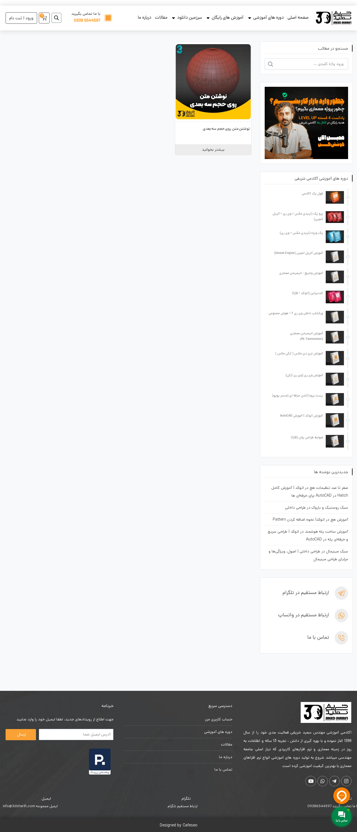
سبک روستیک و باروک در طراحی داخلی (316, 507)
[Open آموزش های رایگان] (208, 18)
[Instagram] (346, 781)
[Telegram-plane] (334, 781)
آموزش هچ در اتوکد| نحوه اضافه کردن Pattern (310, 519)
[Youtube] (310, 781)
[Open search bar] (56, 18)
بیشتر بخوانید (213, 149)
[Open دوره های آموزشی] (249, 18)
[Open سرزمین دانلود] (173, 18)
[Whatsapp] (322, 781)
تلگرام (186, 798)
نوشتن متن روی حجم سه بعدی (226, 129)
